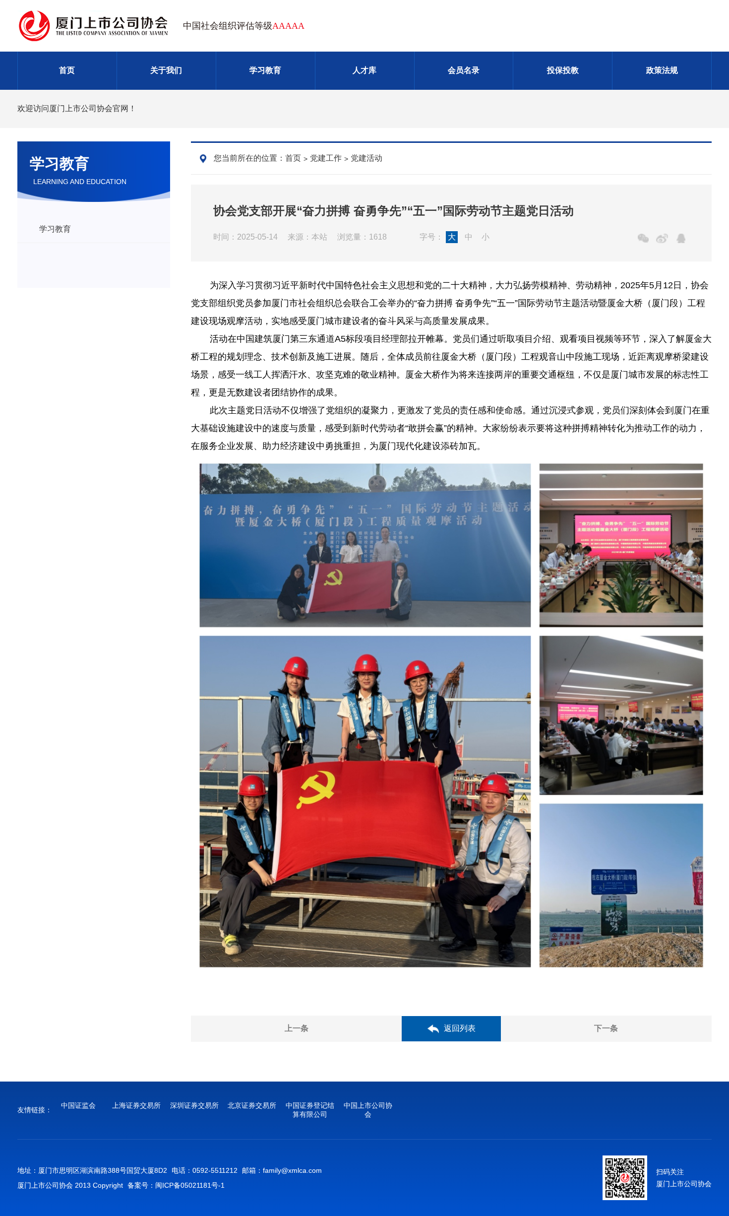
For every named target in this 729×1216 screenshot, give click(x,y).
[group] (78, 1106)
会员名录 (464, 70)
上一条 (296, 1028)
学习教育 (265, 70)
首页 (67, 70)
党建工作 (326, 158)
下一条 (606, 1028)
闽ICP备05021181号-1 (190, 1185)
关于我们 (166, 70)
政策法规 (662, 70)
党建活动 (366, 158)
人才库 (364, 70)
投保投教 (563, 70)
